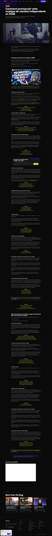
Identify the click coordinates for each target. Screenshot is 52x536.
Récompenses (30, 530)
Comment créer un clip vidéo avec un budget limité (26, 383)
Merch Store (30, 529)
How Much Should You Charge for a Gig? (26, 293)
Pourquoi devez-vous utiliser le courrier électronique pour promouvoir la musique (26, 129)
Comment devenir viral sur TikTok (26, 306)
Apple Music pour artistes (35, 102)
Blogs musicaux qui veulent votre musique (26, 359)
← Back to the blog (7, 3)
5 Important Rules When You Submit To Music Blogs (26, 210)
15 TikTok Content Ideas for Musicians (26, 153)
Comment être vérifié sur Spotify (26, 108)
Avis (28, 1)
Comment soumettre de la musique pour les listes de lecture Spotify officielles (26, 339)
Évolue (20, 1)
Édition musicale (31, 521)
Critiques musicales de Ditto (41, 522)
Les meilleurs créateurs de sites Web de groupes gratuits (26, 128)
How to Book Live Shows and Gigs (26, 291)
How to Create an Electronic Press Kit (26, 209)
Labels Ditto (20, 529)
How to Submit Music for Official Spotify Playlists (26, 186)
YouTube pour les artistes (31, 103)
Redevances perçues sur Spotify (35, 172)
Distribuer (12, 1)
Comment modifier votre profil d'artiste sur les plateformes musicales (26, 107)
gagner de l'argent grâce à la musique (28, 51)
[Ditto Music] (5, 1)
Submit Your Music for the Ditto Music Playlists (26, 183)
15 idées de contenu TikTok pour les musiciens (26, 307)
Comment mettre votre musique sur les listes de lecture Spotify (26, 337)
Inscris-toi (20, 521)
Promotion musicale (31, 523)
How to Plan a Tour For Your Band (26, 292)
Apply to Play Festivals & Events (26, 290)
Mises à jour (39, 528)
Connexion (38, 1)
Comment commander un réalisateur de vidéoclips (26, 382)
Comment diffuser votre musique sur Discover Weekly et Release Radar (26, 338)
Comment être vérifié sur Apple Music (26, 109)
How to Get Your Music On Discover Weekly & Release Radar (26, 185)
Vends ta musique (21, 522)
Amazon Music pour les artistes (15, 103)
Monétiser (16, 1)
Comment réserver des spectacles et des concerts (26, 443)
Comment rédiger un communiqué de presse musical (26, 360)
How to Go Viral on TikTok (26, 152)
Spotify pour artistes (22, 98)
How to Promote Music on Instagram (26, 151)
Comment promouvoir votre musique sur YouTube (26, 381)
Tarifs (26, 1)
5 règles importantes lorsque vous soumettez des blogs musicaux (26, 362)
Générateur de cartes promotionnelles (27, 145)
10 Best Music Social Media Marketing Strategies (26, 154)
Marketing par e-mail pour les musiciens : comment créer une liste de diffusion (26, 127)
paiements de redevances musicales (34, 177)
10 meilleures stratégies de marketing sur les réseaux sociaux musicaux (26, 308)
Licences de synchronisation (32, 522)
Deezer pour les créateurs (23, 103)
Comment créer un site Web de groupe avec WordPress (26, 130)
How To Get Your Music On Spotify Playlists (26, 184)
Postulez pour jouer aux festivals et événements (26, 442)
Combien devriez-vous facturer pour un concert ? (26, 445)
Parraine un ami (40, 523)
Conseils (31, 1)
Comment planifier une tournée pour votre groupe (26, 444)
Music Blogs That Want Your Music (26, 207)
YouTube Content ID (31, 528)
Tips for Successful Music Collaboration (26, 252)
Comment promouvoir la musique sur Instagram (26, 305)
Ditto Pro (20, 528)
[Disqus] (20, 472)
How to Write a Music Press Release (26, 208)
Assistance (20, 523)
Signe (23, 1)
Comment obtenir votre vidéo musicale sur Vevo (26, 384)
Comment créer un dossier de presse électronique (26, 361)
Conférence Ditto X (40, 521)
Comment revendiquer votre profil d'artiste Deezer (26, 110)
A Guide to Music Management (26, 251)
